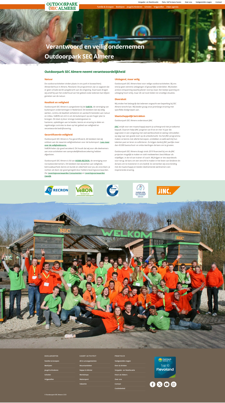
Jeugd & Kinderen (134, 7)
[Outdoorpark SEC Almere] (62, 10)
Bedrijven (120, 7)
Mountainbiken (86, 365)
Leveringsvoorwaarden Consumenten (65, 173)
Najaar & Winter (86, 370)
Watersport (84, 379)
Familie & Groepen (105, 7)
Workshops (84, 375)
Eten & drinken (121, 365)
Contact (219, 2)
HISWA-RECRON (82, 160)
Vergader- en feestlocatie (148, 2)
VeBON (89, 106)
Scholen (148, 7)
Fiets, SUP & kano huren (171, 2)
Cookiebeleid (120, 388)
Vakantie (83, 384)
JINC (117, 126)
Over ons (188, 2)
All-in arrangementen (88, 361)
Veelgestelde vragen (204, 2)
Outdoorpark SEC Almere (54, 395)
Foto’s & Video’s (121, 375)
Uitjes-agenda (172, 7)
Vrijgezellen (159, 7)
